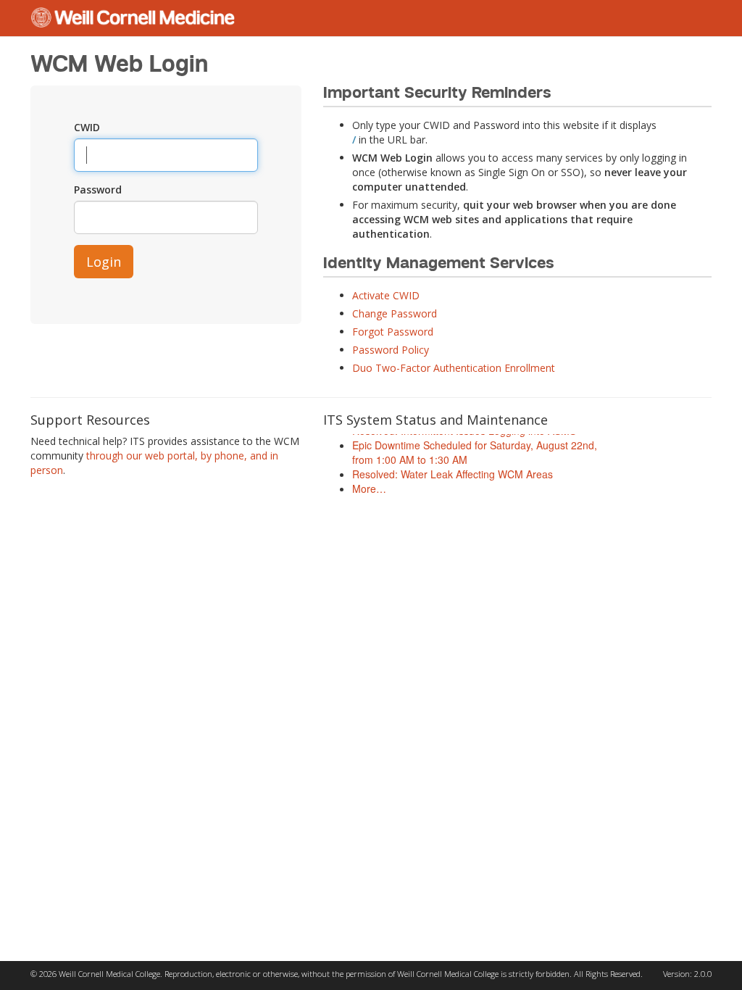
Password (98, 189)
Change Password (394, 313)
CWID (87, 127)
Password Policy (390, 350)
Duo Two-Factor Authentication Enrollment (453, 368)
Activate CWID (386, 295)
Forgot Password (392, 331)
